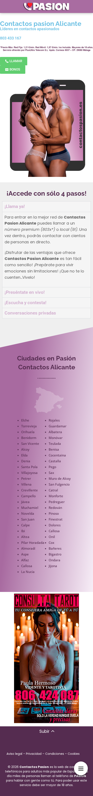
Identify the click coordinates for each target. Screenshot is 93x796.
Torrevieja (29, 426)
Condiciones (54, 754)
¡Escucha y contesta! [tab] (25, 302)
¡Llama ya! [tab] (15, 206)
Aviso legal (14, 754)
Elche (25, 420)
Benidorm (28, 438)
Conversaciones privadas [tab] (30, 313)
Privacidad (34, 754)
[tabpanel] (46, 249)
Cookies (74, 754)
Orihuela (28, 432)
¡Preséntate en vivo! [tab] (25, 292)
